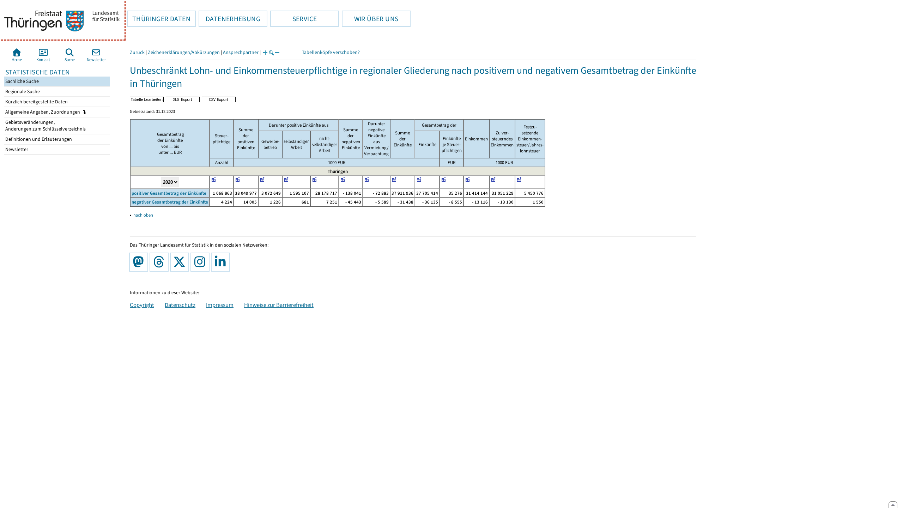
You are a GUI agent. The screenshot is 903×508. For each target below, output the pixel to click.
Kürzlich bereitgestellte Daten (36, 101)
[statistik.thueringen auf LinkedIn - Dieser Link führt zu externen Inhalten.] (222, 262)
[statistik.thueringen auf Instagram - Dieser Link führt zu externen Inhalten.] (201, 262)
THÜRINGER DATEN (158, 18)
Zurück (137, 52)
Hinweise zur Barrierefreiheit (279, 305)
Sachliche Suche (21, 81)
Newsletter (16, 149)
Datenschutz (180, 305)
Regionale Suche (22, 91)
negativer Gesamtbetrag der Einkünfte (170, 202)
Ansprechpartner (241, 52)
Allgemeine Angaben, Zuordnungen (43, 112)
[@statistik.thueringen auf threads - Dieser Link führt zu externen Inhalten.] (160, 262)
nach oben (143, 215)
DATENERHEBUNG (229, 18)
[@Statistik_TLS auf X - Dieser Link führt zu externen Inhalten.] (181, 262)
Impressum (220, 305)
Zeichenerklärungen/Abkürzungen (184, 52)
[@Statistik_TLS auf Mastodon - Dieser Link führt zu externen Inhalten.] (140, 262)
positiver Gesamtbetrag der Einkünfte (169, 193)
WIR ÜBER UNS (370, 18)
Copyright (142, 305)
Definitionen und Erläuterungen (38, 139)
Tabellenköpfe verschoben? (331, 52)
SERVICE (293, 18)
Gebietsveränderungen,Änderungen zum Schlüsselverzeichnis (45, 125)
